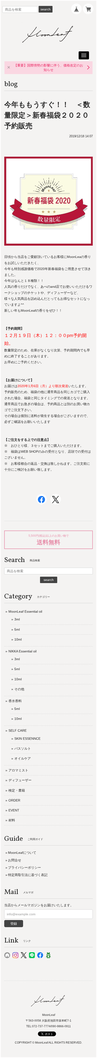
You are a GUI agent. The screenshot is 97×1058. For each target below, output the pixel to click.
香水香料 (15, 701)
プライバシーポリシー (24, 867)
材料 (11, 820)
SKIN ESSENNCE (27, 738)
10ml (18, 639)
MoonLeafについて (22, 852)
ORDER (14, 800)
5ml (17, 629)
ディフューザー (20, 780)
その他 (19, 689)
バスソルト (22, 748)
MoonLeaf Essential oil (25, 611)
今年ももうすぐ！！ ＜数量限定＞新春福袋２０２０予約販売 (47, 115)
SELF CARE (17, 730)
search (45, 9)
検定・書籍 (16, 790)
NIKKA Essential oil (22, 651)
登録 (13, 923)
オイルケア (22, 758)
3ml (17, 619)
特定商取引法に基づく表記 (28, 875)
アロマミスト (18, 770)
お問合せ (14, 860)
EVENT (13, 810)
